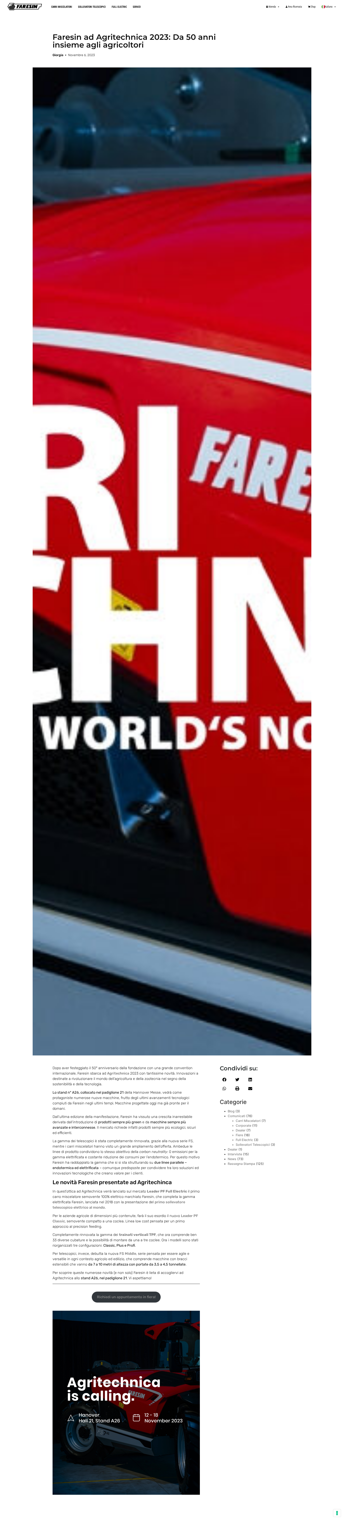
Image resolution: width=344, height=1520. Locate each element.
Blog (231, 1111)
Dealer (240, 1130)
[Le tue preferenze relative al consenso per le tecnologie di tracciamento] (337, 1513)
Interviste (235, 1154)
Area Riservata (295, 6)
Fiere (239, 1135)
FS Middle (127, 1253)
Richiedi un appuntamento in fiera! (126, 1297)
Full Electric (119, 7)
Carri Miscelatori (61, 7)
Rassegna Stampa (241, 1164)
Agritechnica (118, 1073)
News (232, 1159)
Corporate (243, 1125)
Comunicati (236, 1116)
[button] (224, 1079)
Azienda (272, 6)
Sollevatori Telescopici (92, 7)
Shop (313, 6)
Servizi (137, 7)
